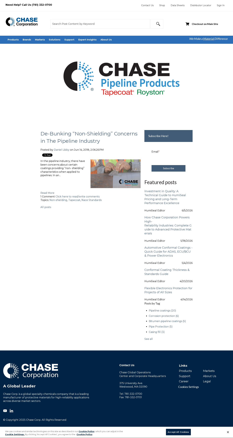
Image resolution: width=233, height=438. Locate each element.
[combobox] (100, 24)
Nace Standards (91, 200)
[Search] (156, 24)
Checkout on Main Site (205, 23)
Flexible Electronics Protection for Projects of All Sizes (168, 290)
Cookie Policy (86, 431)
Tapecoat (74, 200)
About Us (209, 376)
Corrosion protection (164, 315)
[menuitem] (147, 5)
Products (185, 371)
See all (148, 338)
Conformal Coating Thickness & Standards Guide (167, 272)
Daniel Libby (61, 149)
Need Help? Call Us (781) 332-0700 (29, 4)
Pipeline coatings (162, 310)
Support (184, 376)
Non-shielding (58, 200)
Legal (207, 381)
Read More (47, 192)
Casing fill (157, 331)
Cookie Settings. (15, 434)
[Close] (227, 432)
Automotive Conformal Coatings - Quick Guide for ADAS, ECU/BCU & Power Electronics (168, 251)
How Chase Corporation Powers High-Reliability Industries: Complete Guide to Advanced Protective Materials (168, 225)
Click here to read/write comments (77, 196)
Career (183, 381)
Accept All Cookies (178, 432)
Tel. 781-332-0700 (130, 393)
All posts (45, 207)
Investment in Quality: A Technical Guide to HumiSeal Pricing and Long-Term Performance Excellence (165, 197)
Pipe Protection (161, 326)
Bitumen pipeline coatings (167, 321)
